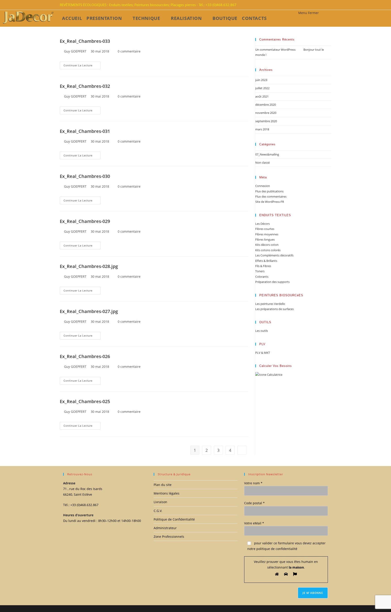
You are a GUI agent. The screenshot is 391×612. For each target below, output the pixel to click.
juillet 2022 (262, 88)
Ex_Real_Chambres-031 (85, 131)
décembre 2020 (265, 105)
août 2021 (262, 96)
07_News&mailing (267, 154)
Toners (260, 271)
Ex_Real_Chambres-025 (85, 401)
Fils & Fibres (263, 266)
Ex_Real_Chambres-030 (85, 176)
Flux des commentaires (270, 196)
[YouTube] (328, 5)
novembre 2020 (265, 113)
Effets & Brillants (266, 261)
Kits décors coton (267, 245)
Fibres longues (265, 239)
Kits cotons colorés (268, 250)
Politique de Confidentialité (174, 519)
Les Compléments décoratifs (274, 255)
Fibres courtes (264, 229)
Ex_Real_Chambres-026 (85, 356)
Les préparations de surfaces (274, 309)
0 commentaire (129, 51)
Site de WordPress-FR (269, 202)
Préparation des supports (272, 282)
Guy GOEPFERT (75, 51)
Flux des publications (269, 191)
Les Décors (262, 224)
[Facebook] (323, 5)
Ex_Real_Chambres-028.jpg (89, 266)
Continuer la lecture (78, 65)
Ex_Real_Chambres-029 (85, 221)
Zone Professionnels (169, 536)
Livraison (160, 502)
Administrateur (165, 528)
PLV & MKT (262, 353)
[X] (320, 5)
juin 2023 (261, 80)
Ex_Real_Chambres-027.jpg (89, 311)
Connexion (262, 186)
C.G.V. (158, 511)
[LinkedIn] (325, 5)
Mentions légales (166, 493)
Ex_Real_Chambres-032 (85, 86)
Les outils (261, 331)
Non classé (262, 162)
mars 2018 (262, 129)
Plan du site (163, 485)
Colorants (261, 277)
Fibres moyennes (266, 234)
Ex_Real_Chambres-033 (85, 41)
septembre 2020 (266, 121)
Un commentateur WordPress (275, 50)
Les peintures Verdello (270, 304)
